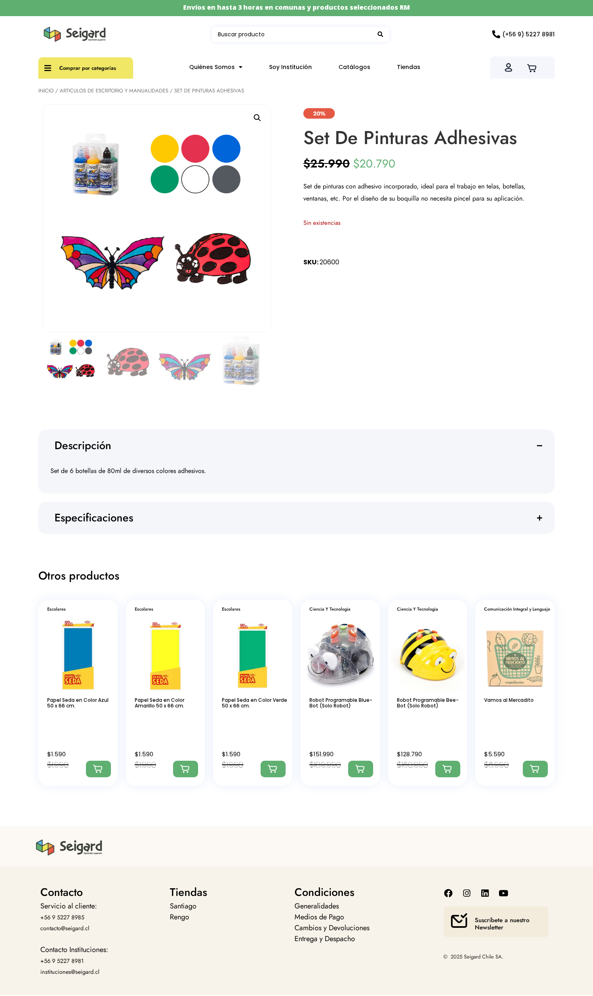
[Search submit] (380, 34)
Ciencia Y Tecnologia (330, 609)
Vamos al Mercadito (509, 700)
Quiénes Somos (212, 67)
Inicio (46, 90)
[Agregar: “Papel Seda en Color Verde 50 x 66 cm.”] (273, 769)
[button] (257, 118)
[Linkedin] (485, 893)
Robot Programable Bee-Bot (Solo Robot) (428, 703)
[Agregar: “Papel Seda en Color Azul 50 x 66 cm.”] (98, 769)
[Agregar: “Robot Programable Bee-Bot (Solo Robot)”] (447, 769)
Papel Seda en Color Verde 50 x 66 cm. (254, 703)
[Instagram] (467, 893)
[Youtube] (503, 893)
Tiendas (408, 67)
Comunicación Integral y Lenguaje (517, 609)
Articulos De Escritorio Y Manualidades (114, 90)
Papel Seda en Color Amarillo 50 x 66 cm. (159, 703)
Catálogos (354, 67)
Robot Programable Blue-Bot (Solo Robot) (340, 703)
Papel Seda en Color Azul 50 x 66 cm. (78, 703)
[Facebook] (448, 893)
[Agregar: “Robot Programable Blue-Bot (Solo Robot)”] (360, 769)
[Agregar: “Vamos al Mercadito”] (535, 769)
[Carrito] (534, 67)
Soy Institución (290, 67)
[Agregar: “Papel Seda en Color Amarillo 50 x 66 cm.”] (185, 769)
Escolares (56, 609)
